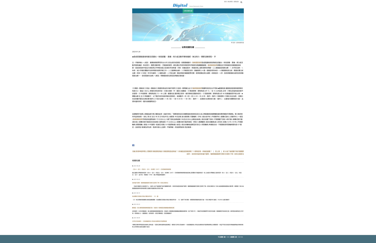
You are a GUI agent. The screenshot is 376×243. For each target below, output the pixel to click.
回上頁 (217, 151)
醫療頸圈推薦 (197, 88)
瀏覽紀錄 (236, 1)
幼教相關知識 (240, 42)
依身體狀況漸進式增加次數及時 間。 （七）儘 (145, 196)
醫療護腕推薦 (138, 119)
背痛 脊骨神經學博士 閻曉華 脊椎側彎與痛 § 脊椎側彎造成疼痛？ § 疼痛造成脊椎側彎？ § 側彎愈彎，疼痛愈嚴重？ (172, 151)
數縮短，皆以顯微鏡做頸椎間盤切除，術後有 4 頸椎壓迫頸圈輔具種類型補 (153, 208)
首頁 (233, 42)
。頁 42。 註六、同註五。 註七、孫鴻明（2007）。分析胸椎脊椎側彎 (151, 169)
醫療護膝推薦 (197, 62)
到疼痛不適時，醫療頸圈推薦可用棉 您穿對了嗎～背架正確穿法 (150, 183)
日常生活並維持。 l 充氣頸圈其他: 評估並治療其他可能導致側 (149, 221)
